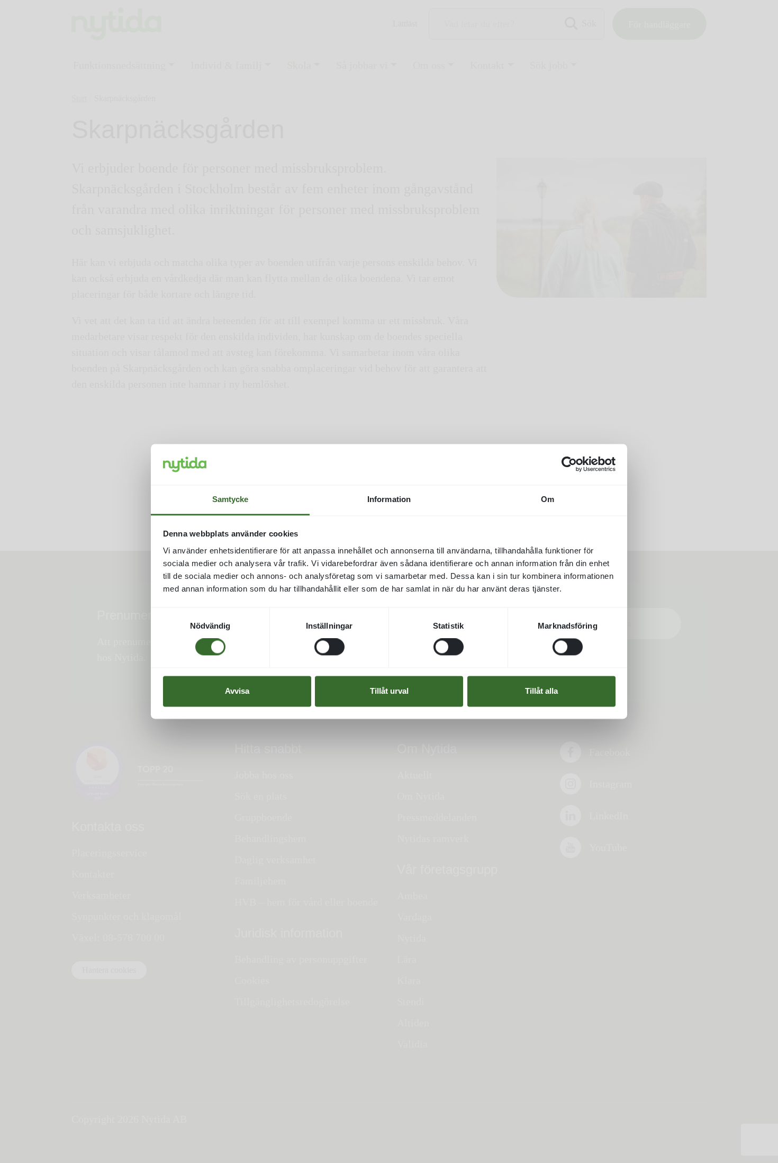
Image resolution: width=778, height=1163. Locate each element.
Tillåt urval (389, 690)
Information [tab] (389, 499)
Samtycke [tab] (230, 499)
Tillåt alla (541, 690)
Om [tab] (547, 499)
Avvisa (237, 690)
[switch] (329, 647)
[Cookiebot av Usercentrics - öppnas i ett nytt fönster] (569, 464)
